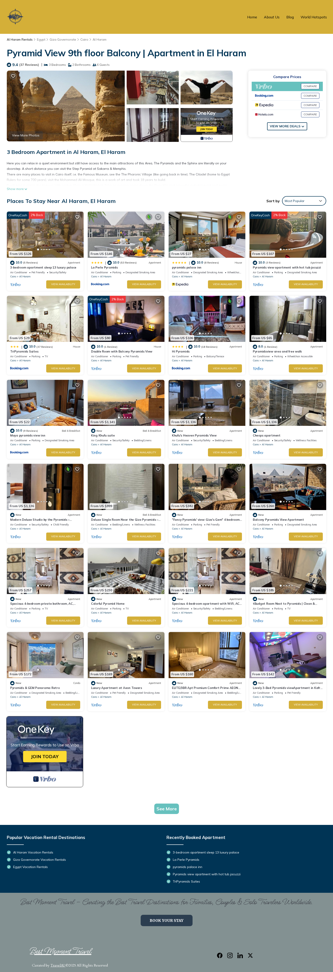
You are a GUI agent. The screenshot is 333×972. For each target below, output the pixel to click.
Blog (290, 17)
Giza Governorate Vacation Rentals (39, 860)
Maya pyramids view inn (27, 435)
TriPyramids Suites (24, 351)
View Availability (63, 284)
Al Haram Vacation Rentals (33, 852)
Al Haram (99, 39)
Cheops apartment (266, 435)
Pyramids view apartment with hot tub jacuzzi (287, 267)
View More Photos (25, 135)
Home (252, 17)
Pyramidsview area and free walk (277, 351)
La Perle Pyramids (104, 267)
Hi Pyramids (181, 351)
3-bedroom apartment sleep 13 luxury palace (43, 267)
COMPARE (310, 86)
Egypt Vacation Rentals (30, 867)
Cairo (84, 39)
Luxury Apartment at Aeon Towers (116, 688)
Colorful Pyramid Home (108, 603)
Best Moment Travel (60, 951)
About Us (272, 17)
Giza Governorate (63, 39)
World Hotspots (314, 17)
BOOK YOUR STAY (166, 920)
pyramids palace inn (186, 267)
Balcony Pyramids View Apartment (278, 519)
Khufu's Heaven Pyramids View (194, 435)
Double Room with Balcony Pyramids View (121, 351)
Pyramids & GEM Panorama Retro (35, 688)
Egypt (41, 39)
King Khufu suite (103, 435)
